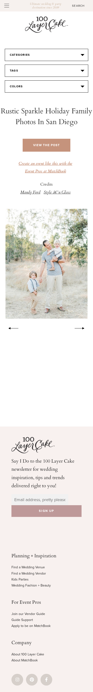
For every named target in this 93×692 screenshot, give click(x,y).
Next (82, 327)
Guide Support (22, 620)
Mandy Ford (30, 192)
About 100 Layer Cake (27, 654)
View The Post (46, 145)
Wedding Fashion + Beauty (31, 585)
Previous (11, 327)
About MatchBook (24, 660)
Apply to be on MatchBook (31, 626)
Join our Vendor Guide (28, 614)
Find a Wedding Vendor (28, 573)
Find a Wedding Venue (28, 567)
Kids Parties (20, 579)
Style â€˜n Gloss (57, 192)
